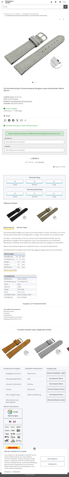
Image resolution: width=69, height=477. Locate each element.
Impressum (7, 471)
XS (15, 181)
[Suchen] (65, 7)
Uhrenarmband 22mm (56, 389)
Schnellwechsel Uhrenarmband (21, 101)
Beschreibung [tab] (9, 227)
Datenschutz (16, 471)
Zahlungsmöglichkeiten (14, 379)
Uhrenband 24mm (56, 394)
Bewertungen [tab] (22, 227)
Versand (41, 162)
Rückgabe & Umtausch (13, 374)
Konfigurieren (52, 464)
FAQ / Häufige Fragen (13, 395)
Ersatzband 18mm (56, 378)
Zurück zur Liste (9, 14)
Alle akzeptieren (52, 459)
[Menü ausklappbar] (2, 1)
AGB (28, 379)
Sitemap (30, 384)
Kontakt (8, 389)
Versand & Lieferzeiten (13, 384)
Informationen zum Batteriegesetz (12, 401)
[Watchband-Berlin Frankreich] (14, 422)
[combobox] (34, 142)
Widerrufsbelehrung (34, 395)
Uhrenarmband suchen (56, 400)
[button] (51, 2)
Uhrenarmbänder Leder (56, 373)
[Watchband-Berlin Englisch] (10, 422)
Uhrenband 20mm (56, 384)
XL (54, 181)
